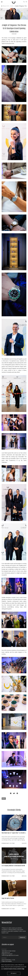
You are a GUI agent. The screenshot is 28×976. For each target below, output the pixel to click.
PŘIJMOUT (14, 973)
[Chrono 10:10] (14, 2)
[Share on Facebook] (10, 793)
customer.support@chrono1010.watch (10, 955)
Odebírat (22, 937)
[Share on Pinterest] (17, 793)
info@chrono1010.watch (7, 954)
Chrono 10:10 (6, 6)
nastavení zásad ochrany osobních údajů (14, 969)
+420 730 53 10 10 (6, 952)
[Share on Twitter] (14, 793)
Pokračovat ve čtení (8, 843)
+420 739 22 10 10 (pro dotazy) (8, 951)
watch (3, 798)
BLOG (11, 6)
